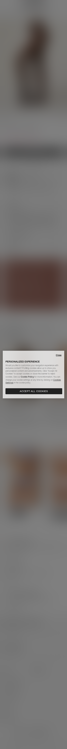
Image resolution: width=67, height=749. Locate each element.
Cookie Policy (27, 376)
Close (59, 355)
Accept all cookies (34, 391)
